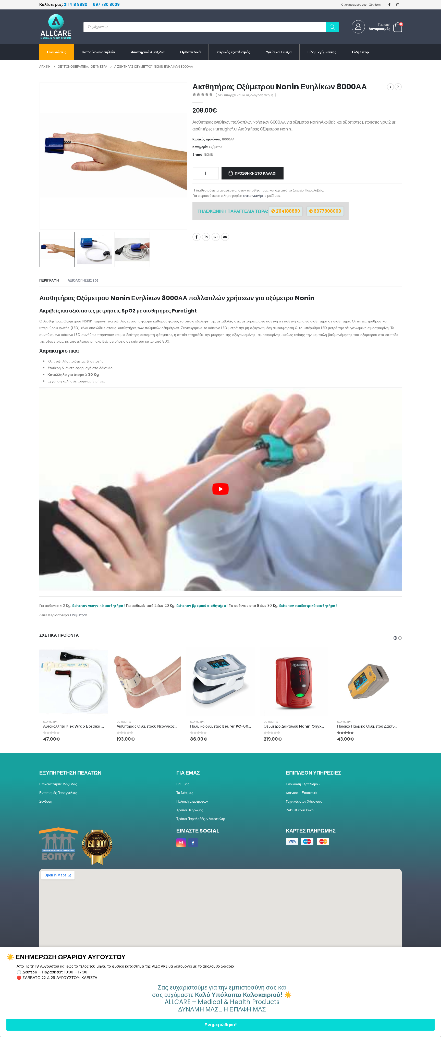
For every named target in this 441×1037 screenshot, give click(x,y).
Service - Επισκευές (301, 792)
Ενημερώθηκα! (220, 1024)
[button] (40, 156)
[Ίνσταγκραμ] (397, 4)
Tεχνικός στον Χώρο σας (304, 801)
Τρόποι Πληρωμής (189, 810)
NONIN (208, 154)
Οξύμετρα (215, 147)
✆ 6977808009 (325, 211)
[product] (73, 681)
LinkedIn (206, 237)
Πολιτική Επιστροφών (192, 801)
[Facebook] (389, 4)
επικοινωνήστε (254, 195)
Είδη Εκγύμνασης (322, 52)
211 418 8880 (63, 4)
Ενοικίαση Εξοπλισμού (303, 784)
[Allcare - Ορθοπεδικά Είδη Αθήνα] (52, 26)
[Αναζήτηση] (332, 27)
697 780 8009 (106, 4)
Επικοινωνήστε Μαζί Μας (58, 784)
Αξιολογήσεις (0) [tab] (83, 280)
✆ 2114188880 (285, 211)
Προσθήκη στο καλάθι (255, 173)
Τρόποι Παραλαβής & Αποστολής (200, 818)
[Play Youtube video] (220, 489)
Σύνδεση (375, 5)
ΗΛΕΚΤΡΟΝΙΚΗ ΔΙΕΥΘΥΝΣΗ (225, 237)
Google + (216, 237)
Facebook (196, 237)
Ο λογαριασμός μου (354, 5)
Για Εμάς (182, 784)
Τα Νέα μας (184, 792)
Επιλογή (319, 655)
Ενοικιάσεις (56, 52)
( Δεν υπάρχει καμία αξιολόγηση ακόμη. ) (245, 95)
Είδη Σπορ (360, 52)
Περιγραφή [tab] (49, 280)
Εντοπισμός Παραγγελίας (58, 792)
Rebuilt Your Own (300, 810)
